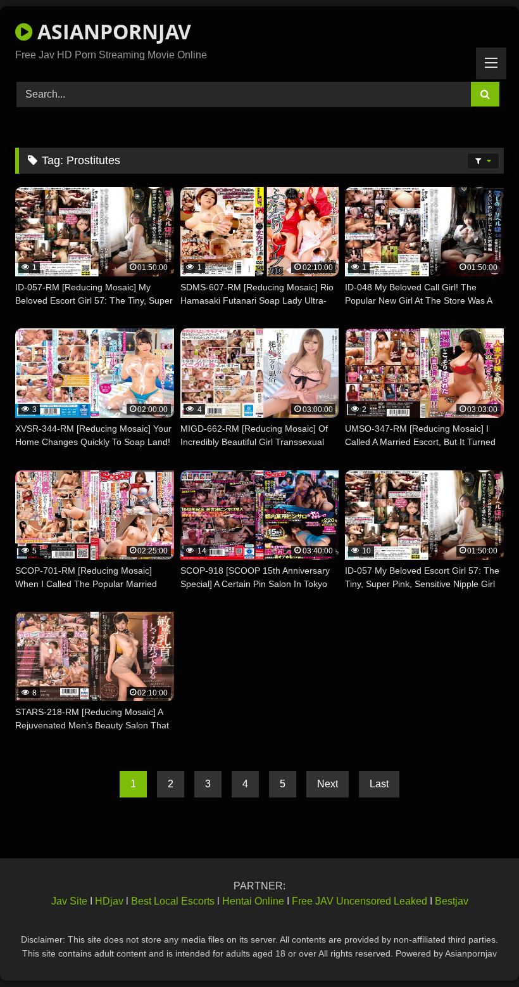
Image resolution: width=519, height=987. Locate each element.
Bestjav (451, 901)
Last (379, 783)
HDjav (109, 901)
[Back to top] (480, 949)
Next (327, 783)
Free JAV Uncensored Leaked (359, 901)
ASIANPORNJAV (111, 31)
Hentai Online (253, 901)
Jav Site (69, 901)
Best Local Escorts (173, 901)
